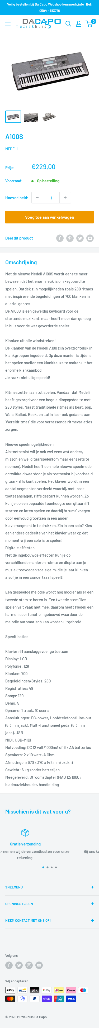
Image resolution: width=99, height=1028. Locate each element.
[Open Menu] (8, 24)
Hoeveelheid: (16, 197)
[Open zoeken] (68, 24)
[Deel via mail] (90, 238)
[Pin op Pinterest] (70, 238)
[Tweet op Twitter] (80, 238)
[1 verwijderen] (37, 197)
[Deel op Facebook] (60, 238)
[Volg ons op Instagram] (29, 965)
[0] (89, 24)
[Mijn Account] (78, 24)
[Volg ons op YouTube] (39, 965)
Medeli (11, 149)
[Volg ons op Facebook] (9, 965)
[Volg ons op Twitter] (19, 965)
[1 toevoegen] (65, 197)
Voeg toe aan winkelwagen (49, 216)
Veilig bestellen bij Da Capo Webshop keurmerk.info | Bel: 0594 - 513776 (49, 7)
